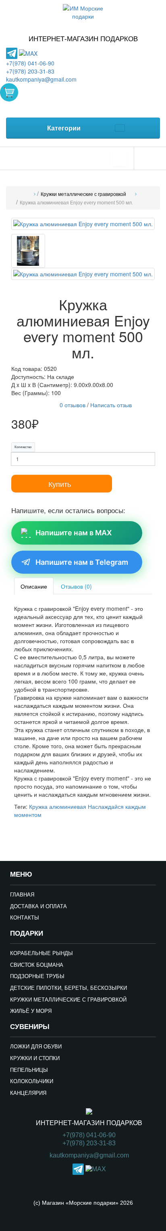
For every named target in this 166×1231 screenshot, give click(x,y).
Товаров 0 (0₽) (9, 92)
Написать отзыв (111, 405)
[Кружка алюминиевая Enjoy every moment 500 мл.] (83, 225)
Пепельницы (29, 1070)
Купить (59, 483)
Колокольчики (31, 1081)
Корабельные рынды (41, 953)
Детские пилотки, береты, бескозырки (68, 988)
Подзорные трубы (37, 976)
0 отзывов (72, 405)
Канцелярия (28, 1093)
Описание (34, 586)
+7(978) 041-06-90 (30, 63)
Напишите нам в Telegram (81, 562)
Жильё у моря (31, 1011)
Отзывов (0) (76, 586)
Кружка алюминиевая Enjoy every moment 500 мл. (76, 203)
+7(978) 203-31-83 (30, 71)
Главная (22, 895)
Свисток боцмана (36, 965)
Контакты (24, 918)
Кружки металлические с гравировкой (83, 194)
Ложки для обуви (36, 1047)
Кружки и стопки (35, 1058)
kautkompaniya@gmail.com (41, 79)
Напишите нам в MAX (73, 532)
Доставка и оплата (38, 906)
